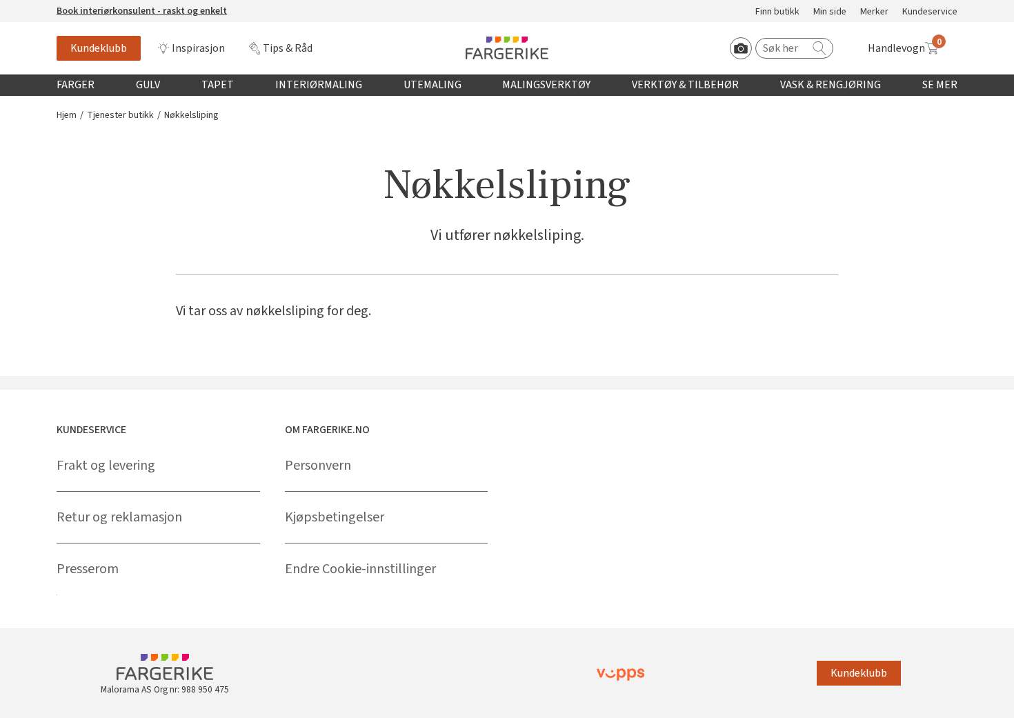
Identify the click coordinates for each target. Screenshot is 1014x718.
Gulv (148, 84)
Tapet (217, 84)
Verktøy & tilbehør (685, 84)
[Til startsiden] (507, 48)
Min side (829, 12)
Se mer (939, 84)
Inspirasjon (198, 48)
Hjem (67, 115)
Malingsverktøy (546, 84)
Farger (76, 84)
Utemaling (432, 84)
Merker (874, 12)
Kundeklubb (98, 48)
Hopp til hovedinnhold (53, 7)
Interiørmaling (318, 84)
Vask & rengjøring (830, 84)
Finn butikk (777, 12)
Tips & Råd (287, 48)
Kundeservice (929, 12)
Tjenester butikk (120, 115)
